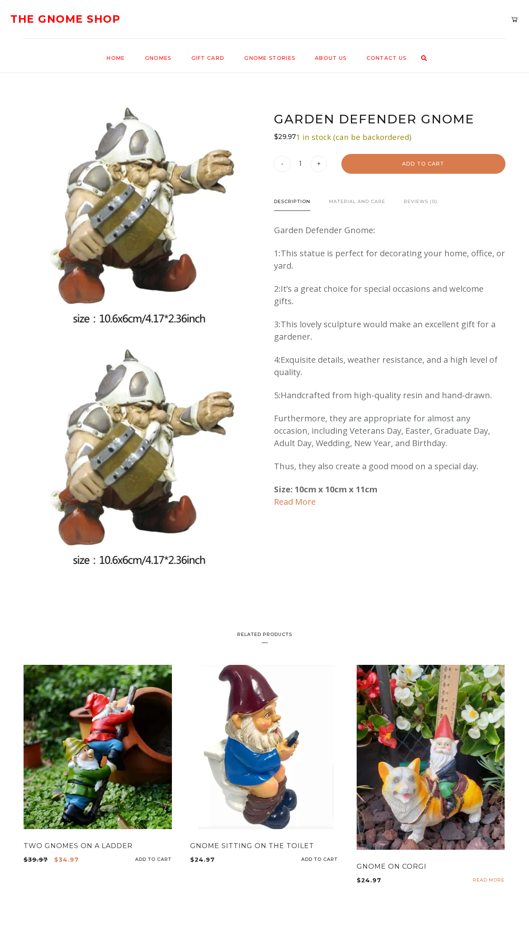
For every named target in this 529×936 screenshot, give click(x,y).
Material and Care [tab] (357, 201)
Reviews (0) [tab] (420, 201)
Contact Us (387, 58)
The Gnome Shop (65, 19)
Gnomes (158, 58)
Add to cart (423, 164)
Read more (489, 880)
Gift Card (208, 58)
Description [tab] (292, 201)
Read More (295, 501)
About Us (330, 58)
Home (116, 58)
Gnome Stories (269, 58)
